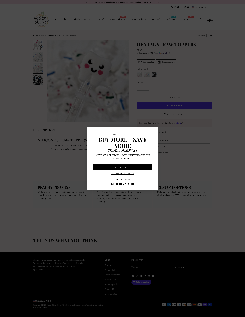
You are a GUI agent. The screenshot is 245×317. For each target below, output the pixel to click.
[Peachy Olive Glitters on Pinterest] (120, 184)
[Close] (155, 130)
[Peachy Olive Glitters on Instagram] (116, 184)
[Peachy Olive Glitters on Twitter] (128, 184)
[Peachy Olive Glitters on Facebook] (112, 184)
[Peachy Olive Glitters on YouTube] (132, 184)
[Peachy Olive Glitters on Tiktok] (124, 184)
